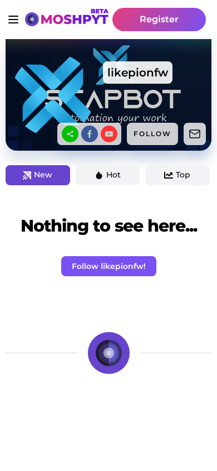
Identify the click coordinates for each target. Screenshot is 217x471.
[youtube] (109, 134)
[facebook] (89, 134)
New (43, 175)
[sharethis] (70, 134)
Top (183, 175)
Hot (113, 175)
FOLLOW (152, 133)
